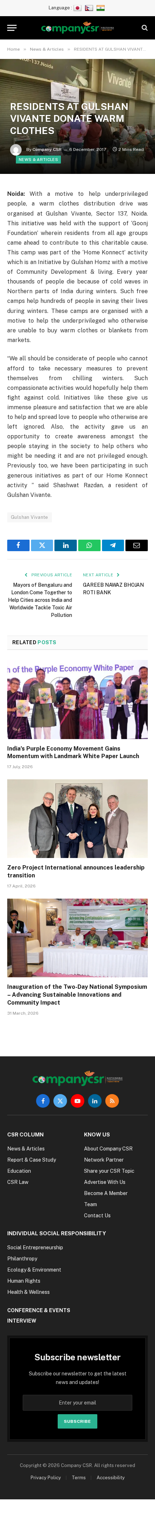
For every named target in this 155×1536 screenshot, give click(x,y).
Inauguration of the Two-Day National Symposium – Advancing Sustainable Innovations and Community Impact (77, 994)
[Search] (144, 28)
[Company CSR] (77, 28)
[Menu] (12, 28)
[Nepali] (90, 8)
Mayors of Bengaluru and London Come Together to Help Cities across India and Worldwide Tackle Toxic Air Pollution (40, 600)
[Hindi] (101, 8)
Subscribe (77, 1421)
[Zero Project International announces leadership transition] (77, 818)
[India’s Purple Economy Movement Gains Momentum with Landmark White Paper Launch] (77, 699)
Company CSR (47, 149)
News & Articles (38, 159)
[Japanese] (78, 8)
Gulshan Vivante (29, 517)
